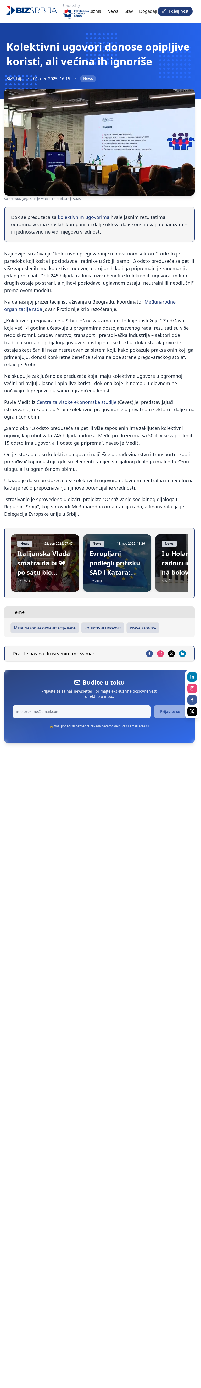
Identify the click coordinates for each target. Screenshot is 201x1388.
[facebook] (149, 653)
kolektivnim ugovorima (83, 217)
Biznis (95, 11)
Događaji (148, 11)
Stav (129, 11)
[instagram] (160, 653)
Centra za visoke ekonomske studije (76, 402)
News (112, 11)
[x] (171, 653)
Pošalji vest (178, 11)
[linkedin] (182, 653)
